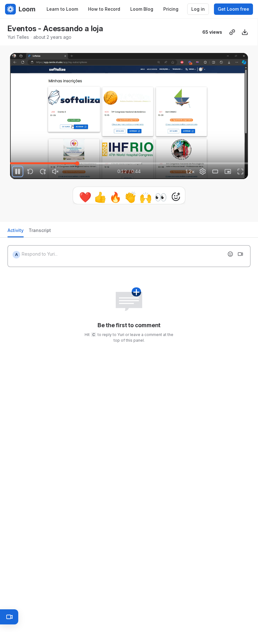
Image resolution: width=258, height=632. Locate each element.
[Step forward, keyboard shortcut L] (43, 171)
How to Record (104, 9)
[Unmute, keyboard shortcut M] (55, 171)
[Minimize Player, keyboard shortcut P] (228, 171)
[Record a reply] (240, 254)
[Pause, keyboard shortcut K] (18, 171)
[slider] (129, 163)
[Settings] (203, 171)
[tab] (16, 232)
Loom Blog (141, 9)
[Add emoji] (230, 254)
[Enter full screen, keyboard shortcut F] (240, 171)
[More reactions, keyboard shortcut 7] (176, 196)
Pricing (170, 9)
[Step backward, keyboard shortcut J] (30, 171)
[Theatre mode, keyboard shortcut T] (215, 171)
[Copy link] (232, 32)
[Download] (245, 32)
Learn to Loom (62, 9)
